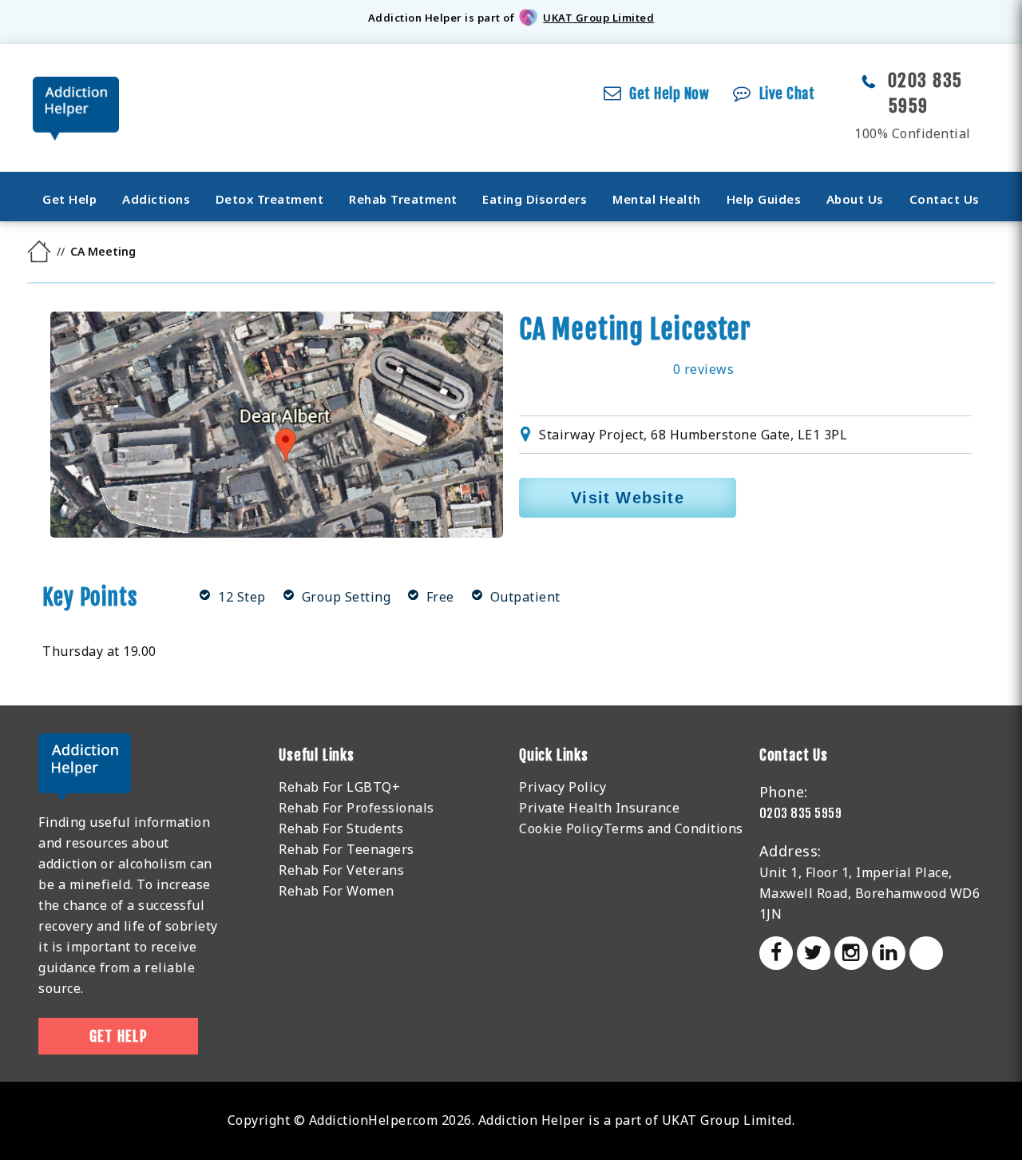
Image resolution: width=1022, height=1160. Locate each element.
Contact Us (944, 199)
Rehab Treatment (403, 199)
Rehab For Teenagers (346, 849)
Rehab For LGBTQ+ (339, 787)
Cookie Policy (561, 828)
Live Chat (787, 93)
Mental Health (656, 199)
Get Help (69, 199)
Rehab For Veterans (341, 870)
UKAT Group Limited (598, 17)
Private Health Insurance (599, 807)
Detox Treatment (270, 199)
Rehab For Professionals (356, 807)
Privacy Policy (562, 787)
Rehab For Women (336, 891)
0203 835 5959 (800, 813)
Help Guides (764, 199)
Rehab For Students (341, 828)
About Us (855, 199)
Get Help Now (669, 93)
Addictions (156, 199)
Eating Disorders (534, 199)
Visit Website (627, 498)
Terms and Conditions (673, 828)
